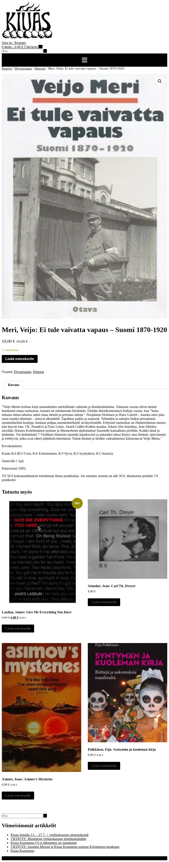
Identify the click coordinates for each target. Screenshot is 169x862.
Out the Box (25, 858)
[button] (84, 60)
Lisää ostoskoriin (19, 359)
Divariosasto (23, 68)
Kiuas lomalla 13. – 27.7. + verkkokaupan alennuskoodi (49, 835)
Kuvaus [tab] (13, 385)
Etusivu (7, 68)
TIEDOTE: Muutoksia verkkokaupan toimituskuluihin (48, 839)
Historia (40, 68)
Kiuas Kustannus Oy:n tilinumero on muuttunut (44, 843)
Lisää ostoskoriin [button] (18, 628)
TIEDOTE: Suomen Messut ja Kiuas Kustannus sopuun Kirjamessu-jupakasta (65, 847)
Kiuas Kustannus (22, 851)
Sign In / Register (14, 43)
